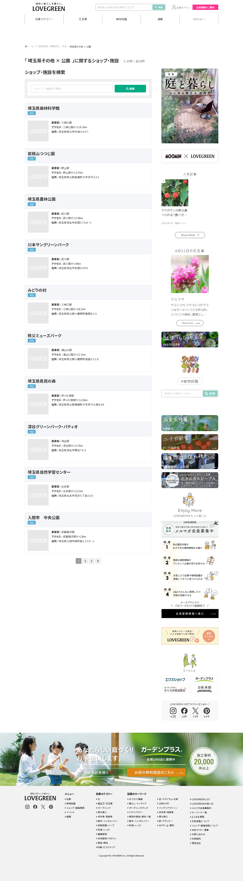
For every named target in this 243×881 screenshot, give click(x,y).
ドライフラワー (136, 812)
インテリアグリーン (167, 807)
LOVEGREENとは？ (201, 799)
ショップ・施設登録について (204, 825)
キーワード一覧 (199, 812)
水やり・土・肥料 (166, 825)
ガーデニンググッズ (138, 807)
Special (198, 19)
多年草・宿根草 (105, 816)
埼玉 (64, 46)
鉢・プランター (165, 820)
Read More (187, 323)
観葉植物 (102, 834)
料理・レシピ (103, 829)
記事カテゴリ (43, 19)
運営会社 (196, 842)
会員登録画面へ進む (190, 613)
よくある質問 (197, 816)
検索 (160, 7)
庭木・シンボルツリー (107, 820)
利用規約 (196, 838)
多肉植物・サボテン (107, 838)
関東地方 (55, 46)
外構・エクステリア (106, 847)
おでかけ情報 (136, 799)
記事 (68, 799)
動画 (68, 816)
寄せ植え (102, 812)
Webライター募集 (200, 829)
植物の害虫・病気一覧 (140, 816)
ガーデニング (103, 807)
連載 (160, 19)
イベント (70, 812)
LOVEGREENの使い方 (202, 803)
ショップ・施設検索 (39, 46)
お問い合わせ (198, 834)
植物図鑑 (121, 19)
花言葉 (83, 19)
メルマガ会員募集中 (201, 808)
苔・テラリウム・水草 (168, 799)
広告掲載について (200, 821)
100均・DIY (163, 803)
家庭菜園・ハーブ (105, 825)
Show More (188, 235)
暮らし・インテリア (138, 803)
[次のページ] (98, 561)
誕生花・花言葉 (105, 803)
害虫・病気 (102, 842)
